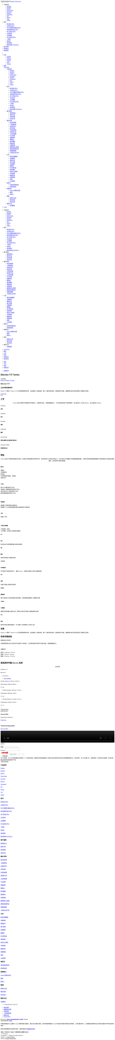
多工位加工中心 (11, 37)
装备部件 (12, 137)
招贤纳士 (6, 48)
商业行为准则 (14, 171)
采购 (11, 179)
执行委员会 (13, 167)
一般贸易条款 (7, 1013)
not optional (3, 1035)
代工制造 (12, 135)
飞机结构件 (13, 124)
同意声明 (5, 756)
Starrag (8, 17)
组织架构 (12, 169)
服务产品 (12, 115)
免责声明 (6, 1011)
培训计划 (12, 118)
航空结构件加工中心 (12, 29)
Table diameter (7, 678)
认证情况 (12, 181)
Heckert (9, 13)
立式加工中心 (10, 26)
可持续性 (12, 173)
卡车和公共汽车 (14, 152)
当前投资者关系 (14, 184)
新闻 (8, 196)
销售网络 (12, 177)
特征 (5, 355)
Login (5, 207)
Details (12, 1032)
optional (3, 1037)
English (9, 56)
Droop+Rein (10, 10)
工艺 (5, 353)
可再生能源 (13, 130)
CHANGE (7, 1032)
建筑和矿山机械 (14, 147)
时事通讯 (12, 164)
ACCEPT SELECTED (10, 1038)
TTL (8, 19)
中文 (5, 55)
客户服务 (6, 46)
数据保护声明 (7, 1009)
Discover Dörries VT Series (7, 380)
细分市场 (9, 120)
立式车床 (9, 33)
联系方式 (9, 203)
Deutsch (9, 57)
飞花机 (9, 39)
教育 (11, 192)
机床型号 (6, 358)
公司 (8, 154)
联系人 (12, 194)
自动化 (9, 41)
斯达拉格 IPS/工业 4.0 (13, 44)
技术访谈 (12, 201)
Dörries (9, 9)
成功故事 (12, 116)
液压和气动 (13, 132)
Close (2, 743)
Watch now (3, 720)
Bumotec (9, 7)
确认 (2, 1032)
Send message (4, 761)
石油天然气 (13, 126)
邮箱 (2, 747)
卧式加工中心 (10, 24)
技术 (8, 86)
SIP (8, 16)
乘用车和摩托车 (14, 149)
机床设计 (6, 357)
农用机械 (12, 145)
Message (3, 750)
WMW (8, 20)
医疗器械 (12, 141)
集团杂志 (12, 160)
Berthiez (9, 6)
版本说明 (6, 1007)
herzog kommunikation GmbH (15, 1019)
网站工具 (6, 1015)
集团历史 (12, 175)
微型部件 (12, 143)
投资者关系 (13, 186)
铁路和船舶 (13, 150)
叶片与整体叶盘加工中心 (14, 27)
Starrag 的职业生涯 (15, 190)
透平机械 (12, 128)
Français (9, 59)
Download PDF (4, 709)
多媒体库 (12, 158)
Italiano (9, 60)
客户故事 (12, 162)
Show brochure (4, 728)
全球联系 (12, 205)
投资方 (9, 183)
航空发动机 (13, 122)
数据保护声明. (31, 1029)
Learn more (3, 393)
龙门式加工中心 (11, 31)
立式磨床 (9, 35)
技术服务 (9, 43)
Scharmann (9, 14)
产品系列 (9, 69)
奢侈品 (12, 139)
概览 (5, 351)
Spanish (9, 64)
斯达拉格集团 (14, 156)
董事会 (12, 166)
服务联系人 (13, 113)
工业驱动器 (13, 133)
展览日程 (12, 200)
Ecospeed (9, 11)
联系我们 (6, 50)
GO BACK (7, 349)
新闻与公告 (13, 198)
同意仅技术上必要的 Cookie (21, 1032)
